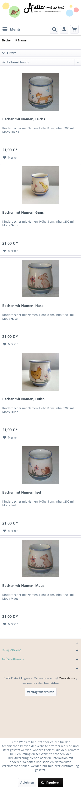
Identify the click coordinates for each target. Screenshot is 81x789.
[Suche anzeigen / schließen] (54, 29)
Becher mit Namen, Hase (22, 306)
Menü (15, 29)
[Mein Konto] (64, 29)
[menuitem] (11, 29)
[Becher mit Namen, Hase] (40, 278)
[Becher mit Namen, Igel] (40, 465)
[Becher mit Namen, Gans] (40, 185)
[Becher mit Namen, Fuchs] (40, 92)
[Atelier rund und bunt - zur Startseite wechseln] (40, 12)
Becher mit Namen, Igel (21, 492)
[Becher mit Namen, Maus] (40, 558)
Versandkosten (67, 678)
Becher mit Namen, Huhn (23, 399)
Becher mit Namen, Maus (23, 586)
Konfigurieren (50, 782)
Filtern (11, 53)
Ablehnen (27, 782)
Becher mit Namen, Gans (23, 212)
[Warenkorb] (74, 29)
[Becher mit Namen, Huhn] (40, 372)
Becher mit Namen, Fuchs (23, 119)
